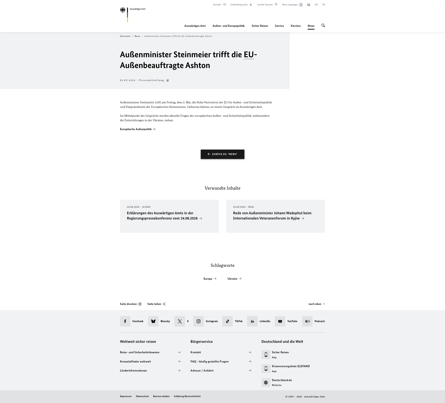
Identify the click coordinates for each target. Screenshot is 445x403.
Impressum (126, 396)
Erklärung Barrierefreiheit (187, 396)
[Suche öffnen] (323, 26)
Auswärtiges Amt (195, 25)
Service (279, 25)
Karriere (296, 25)
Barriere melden (161, 396)
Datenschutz (142, 396)
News (311, 27)
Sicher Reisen (260, 25)
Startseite (125, 36)
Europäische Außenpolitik (136, 129)
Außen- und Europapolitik (229, 25)
